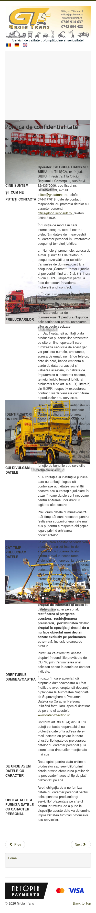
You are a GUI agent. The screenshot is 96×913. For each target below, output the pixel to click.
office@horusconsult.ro (55, 212)
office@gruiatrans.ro (52, 194)
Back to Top (82, 903)
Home (12, 858)
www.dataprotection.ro (54, 714)
